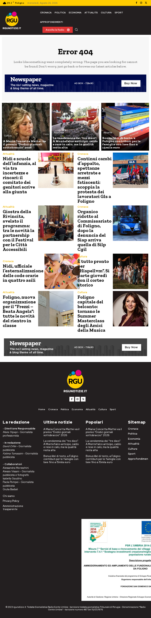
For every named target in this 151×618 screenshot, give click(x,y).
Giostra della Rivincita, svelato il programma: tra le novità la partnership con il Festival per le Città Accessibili (18, 230)
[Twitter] (146, 3)
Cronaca (82, 154)
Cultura (8, 135)
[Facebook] (136, 3)
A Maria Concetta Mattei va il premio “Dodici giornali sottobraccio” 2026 (61, 432)
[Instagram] (141, 3)
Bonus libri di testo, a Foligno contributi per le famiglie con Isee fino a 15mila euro (60, 459)
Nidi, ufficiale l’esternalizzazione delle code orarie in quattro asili (23, 273)
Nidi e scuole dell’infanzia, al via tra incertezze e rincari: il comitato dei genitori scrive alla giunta (19, 175)
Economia (59, 132)
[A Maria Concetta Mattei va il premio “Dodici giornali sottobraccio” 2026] (26, 127)
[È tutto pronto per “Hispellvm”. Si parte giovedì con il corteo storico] (130, 271)
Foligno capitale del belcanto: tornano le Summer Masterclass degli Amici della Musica (91, 313)
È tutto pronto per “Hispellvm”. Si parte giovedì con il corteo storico (93, 273)
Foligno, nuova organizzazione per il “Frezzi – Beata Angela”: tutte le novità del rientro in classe (19, 311)
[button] (76, 29)
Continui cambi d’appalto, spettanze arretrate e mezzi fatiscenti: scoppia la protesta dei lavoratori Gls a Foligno (94, 180)
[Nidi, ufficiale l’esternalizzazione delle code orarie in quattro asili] (62, 271)
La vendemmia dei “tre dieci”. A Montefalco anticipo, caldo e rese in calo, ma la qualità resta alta (61, 445)
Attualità (107, 132)
